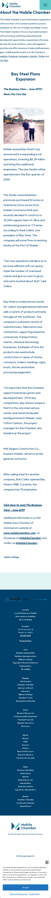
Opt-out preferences (18, 894)
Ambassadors (25, 666)
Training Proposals (25, 720)
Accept (25, 887)
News (25, 767)
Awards (25, 777)
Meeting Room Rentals (25, 701)
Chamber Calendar (25, 685)
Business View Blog (25, 770)
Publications (25, 773)
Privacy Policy (34, 894)
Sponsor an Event (25, 688)
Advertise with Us (25, 786)
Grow (25, 710)
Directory (25, 726)
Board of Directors (25, 751)
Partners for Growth (25, 758)
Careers (25, 745)
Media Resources (25, 780)
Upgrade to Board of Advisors (25, 663)
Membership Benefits (25, 653)
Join (25, 650)
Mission (25, 738)
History (25, 748)
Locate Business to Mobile (25, 613)
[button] (47, 862)
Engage (25, 678)
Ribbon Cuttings (26, 659)
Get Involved (25, 681)
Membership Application (25, 656)
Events (26, 796)
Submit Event (25, 806)
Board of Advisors (25, 755)
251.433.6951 (25, 636)
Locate (25, 610)
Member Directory (25, 723)
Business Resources (25, 713)
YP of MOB (25, 669)
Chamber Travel (26, 698)
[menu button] (45, 5)
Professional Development (25, 716)
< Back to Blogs (11, 557)
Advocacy (25, 691)
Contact (25, 626)
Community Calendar (26, 803)
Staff (25, 742)
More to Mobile (25, 620)
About (25, 735)
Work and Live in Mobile (25, 616)
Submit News (25, 783)
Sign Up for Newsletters (25, 790)
